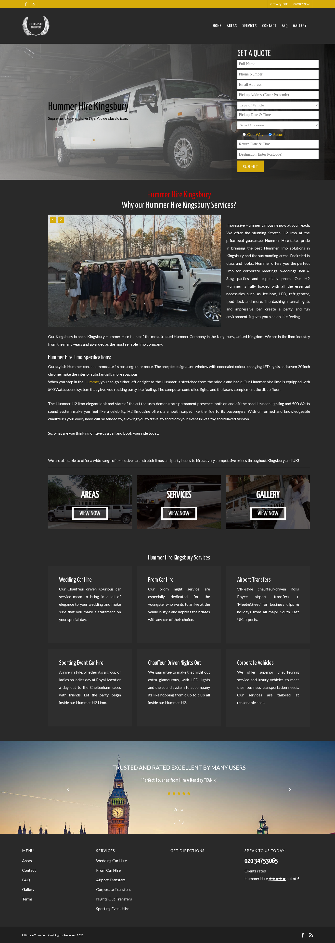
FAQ (285, 26)
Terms (27, 899)
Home (217, 26)
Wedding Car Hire (111, 860)
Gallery (300, 26)
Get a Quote (279, 4)
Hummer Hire (256, 878)
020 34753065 (301, 4)
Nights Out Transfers (114, 899)
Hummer (91, 381)
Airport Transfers (111, 879)
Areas (232, 26)
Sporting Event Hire (112, 908)
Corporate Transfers (113, 889)
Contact (269, 26)
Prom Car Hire (108, 870)
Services (249, 26)
